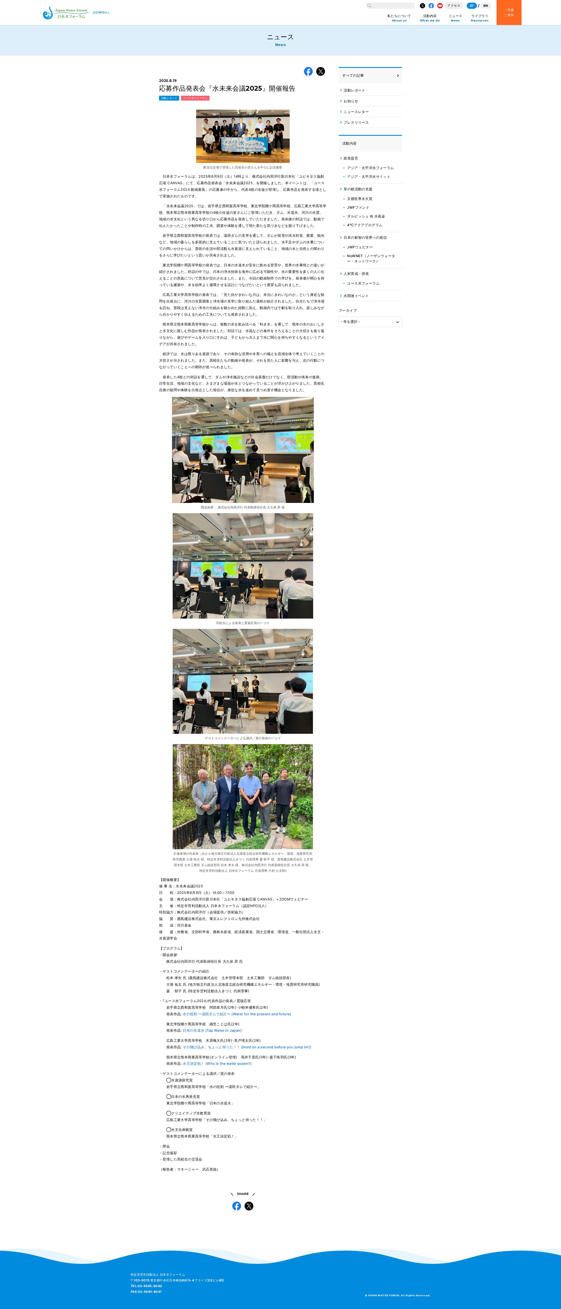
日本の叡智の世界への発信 (365, 237)
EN (485, 6)
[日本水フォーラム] (65, 12)
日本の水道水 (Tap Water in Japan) (212, 1030)
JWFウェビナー (360, 247)
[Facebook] (431, 5)
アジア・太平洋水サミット (368, 176)
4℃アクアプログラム (364, 225)
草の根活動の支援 (358, 189)
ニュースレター (356, 112)
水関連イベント (356, 296)
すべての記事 (353, 75)
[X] (422, 5)
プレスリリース (356, 122)
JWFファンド (358, 207)
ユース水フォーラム (195, 98)
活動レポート (169, 98)
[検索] (369, 6)
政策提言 (351, 158)
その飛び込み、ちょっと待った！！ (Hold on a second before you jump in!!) (247, 1047)
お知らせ (351, 101)
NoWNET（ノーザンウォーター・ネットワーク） (371, 258)
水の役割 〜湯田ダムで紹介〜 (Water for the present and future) (237, 1014)
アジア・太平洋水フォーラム (370, 168)
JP (472, 6)
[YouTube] (440, 5)
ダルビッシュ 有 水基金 (366, 216)
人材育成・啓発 (356, 273)
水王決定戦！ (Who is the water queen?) (217, 1063)
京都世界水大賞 (359, 198)
